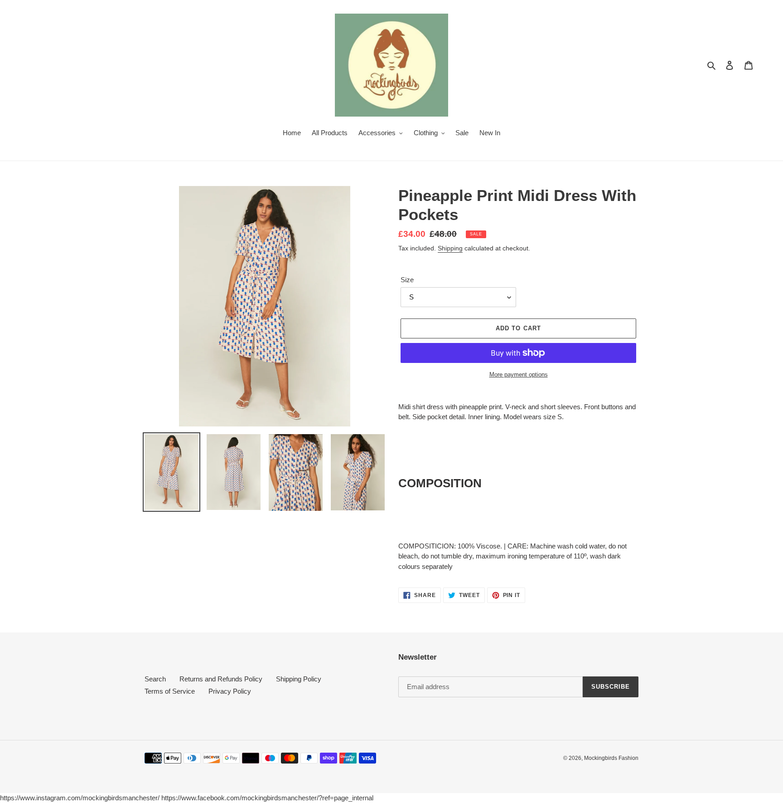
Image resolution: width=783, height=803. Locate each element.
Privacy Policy (229, 691)
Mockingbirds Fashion (611, 758)
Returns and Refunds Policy (220, 679)
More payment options (518, 374)
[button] (440, 483)
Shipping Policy (298, 679)
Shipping (450, 248)
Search (155, 679)
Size (407, 280)
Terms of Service (170, 691)
